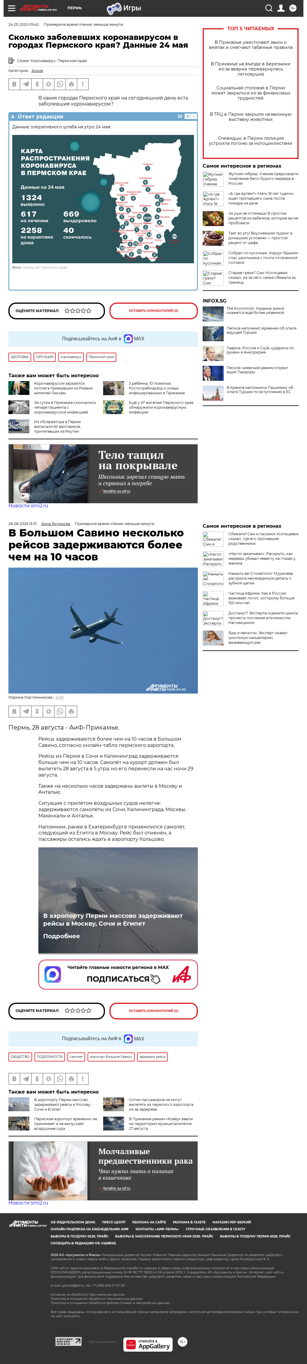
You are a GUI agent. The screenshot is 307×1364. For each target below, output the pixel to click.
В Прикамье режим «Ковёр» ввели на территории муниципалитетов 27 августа (161, 1124)
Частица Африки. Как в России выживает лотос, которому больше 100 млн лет (261, 598)
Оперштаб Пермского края (44, 268)
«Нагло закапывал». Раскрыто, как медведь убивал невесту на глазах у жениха (262, 558)
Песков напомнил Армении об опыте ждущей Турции (262, 330)
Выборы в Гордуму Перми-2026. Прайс (255, 1236)
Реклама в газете (189, 1222)
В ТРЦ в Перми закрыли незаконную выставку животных (250, 117)
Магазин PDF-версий (232, 1222)
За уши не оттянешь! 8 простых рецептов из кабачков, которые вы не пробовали (263, 218)
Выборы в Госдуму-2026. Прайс (79, 1236)
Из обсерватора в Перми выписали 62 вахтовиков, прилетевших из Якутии (57, 426)
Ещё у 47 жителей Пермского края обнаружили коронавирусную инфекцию (161, 407)
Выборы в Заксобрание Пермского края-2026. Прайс (164, 1236)
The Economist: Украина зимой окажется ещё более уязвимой (255, 310)
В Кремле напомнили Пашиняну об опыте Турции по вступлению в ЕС (260, 390)
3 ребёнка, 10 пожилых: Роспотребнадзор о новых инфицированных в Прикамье (157, 388)
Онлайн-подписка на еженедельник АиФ (90, 1229)
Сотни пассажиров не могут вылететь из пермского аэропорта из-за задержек (161, 1104)
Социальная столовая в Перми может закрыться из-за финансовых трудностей (250, 93)
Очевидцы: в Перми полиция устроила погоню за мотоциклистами (250, 141)
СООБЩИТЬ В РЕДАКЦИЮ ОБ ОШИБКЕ (83, 1243)
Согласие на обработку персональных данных (88, 1295)
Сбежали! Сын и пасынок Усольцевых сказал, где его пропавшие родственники (263, 539)
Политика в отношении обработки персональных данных (96, 1299)
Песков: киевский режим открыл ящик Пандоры (257, 370)
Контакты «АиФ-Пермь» (157, 1229)
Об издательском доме (73, 1222)
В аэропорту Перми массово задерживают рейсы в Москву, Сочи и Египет (113, 919)
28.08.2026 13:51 (22, 523)
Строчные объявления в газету (215, 1229)
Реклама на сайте (149, 1222)
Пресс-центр (113, 1222)
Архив (37, 70)
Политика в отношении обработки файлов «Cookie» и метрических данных (110, 1303)
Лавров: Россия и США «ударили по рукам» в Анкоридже (260, 350)
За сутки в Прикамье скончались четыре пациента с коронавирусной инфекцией (65, 407)
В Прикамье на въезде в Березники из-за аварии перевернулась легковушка (251, 69)
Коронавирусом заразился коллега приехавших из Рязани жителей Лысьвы (63, 388)
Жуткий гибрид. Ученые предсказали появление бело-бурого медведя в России (263, 179)
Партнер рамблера (102, 1342)
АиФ (59, 697)
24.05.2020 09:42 (23, 24)
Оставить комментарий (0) (153, 311)
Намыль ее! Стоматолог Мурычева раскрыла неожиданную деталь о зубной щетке (260, 578)
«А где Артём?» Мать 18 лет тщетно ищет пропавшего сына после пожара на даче (261, 198)
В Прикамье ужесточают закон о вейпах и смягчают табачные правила (251, 45)
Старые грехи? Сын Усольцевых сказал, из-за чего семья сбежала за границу (262, 277)
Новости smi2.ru (28, 506)
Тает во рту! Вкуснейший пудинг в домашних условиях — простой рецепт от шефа (260, 238)
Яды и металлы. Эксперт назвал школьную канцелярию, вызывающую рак (258, 638)
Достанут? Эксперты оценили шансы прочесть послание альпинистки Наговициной (263, 618)
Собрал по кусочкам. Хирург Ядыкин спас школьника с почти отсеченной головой (263, 258)
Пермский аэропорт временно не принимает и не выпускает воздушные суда (65, 1124)
